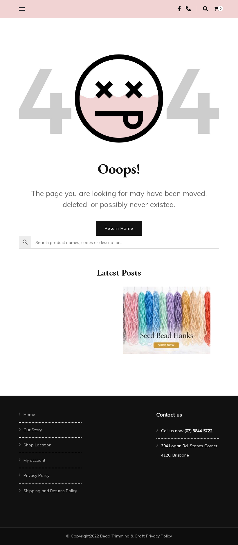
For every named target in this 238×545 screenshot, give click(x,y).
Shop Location (37, 445)
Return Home (119, 228)
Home (29, 414)
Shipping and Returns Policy (50, 490)
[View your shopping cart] (216, 9)
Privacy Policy (36, 475)
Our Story (33, 429)
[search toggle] (205, 9)
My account (34, 460)
